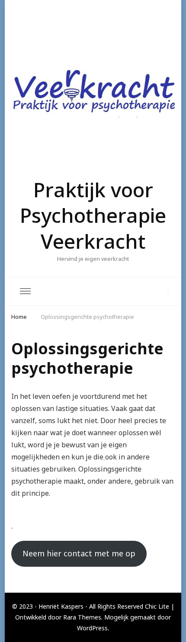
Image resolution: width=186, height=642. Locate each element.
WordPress (92, 628)
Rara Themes (82, 617)
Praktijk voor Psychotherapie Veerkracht (93, 215)
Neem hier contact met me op (78, 553)
